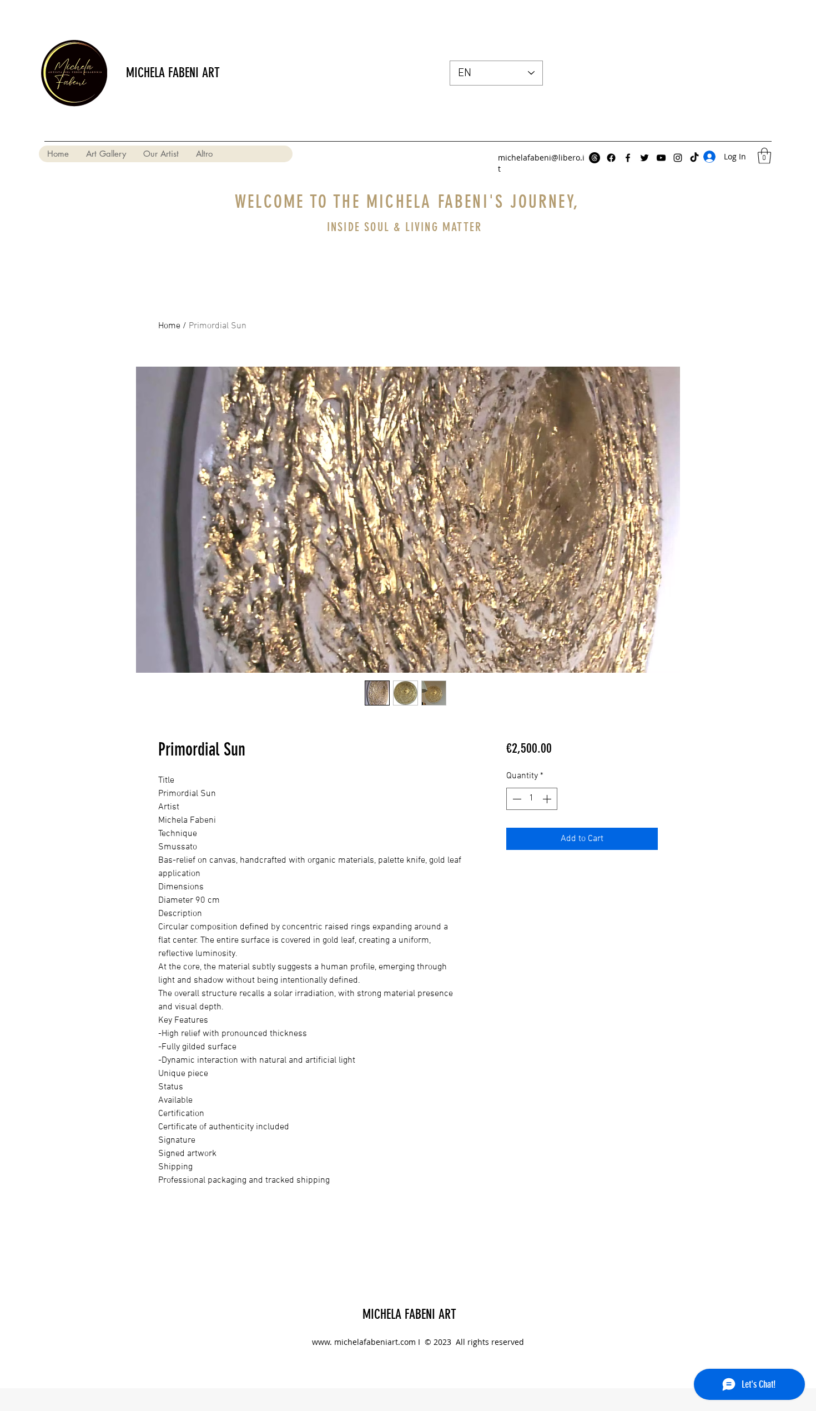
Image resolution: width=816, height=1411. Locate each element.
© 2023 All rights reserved (473, 1342)
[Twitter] (644, 157)
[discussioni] (594, 157)
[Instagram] (677, 157)
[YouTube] (661, 157)
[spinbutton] (531, 798)
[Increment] (548, 798)
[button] (764, 156)
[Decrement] (515, 798)
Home (169, 326)
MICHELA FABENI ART (173, 73)
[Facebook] (611, 157)
